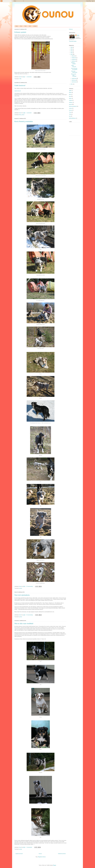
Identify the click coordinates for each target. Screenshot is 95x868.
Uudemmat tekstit (19, 853)
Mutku (70, 98)
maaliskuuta (74, 78)
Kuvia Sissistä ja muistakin (23, 121)
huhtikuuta (74, 61)
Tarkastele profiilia (72, 41)
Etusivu (40, 853)
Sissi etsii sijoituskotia (22, 595)
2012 (72, 54)
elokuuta (73, 55)
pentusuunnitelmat (72, 106)
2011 (72, 84)
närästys (71, 102)
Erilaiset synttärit (20, 32)
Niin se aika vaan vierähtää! (23, 623)
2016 (72, 47)
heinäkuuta (74, 57)
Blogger (54, 865)
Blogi (17, 26)
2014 (72, 50)
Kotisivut (71, 29)
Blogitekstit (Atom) (42, 856)
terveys (70, 110)
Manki (70, 92)
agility (70, 90)
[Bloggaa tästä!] (35, 77)
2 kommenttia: (29, 847)
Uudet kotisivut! (19, 85)
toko (70, 116)
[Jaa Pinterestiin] (39, 77)
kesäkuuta (74, 59)
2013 (72, 52)
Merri (70, 94)
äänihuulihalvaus (72, 118)
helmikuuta (74, 80)
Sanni (78, 35)
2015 (72, 49)
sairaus (70, 108)
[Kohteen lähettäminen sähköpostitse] (34, 77)
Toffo (30, 26)
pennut (23, 114)
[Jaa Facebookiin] (38, 77)
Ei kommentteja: (29, 586)
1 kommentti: (29, 76)
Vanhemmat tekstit (62, 853)
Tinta (25, 26)
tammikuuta (74, 81)
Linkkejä (35, 26)
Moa (21, 26)
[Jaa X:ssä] (37, 77)
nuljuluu (70, 100)
